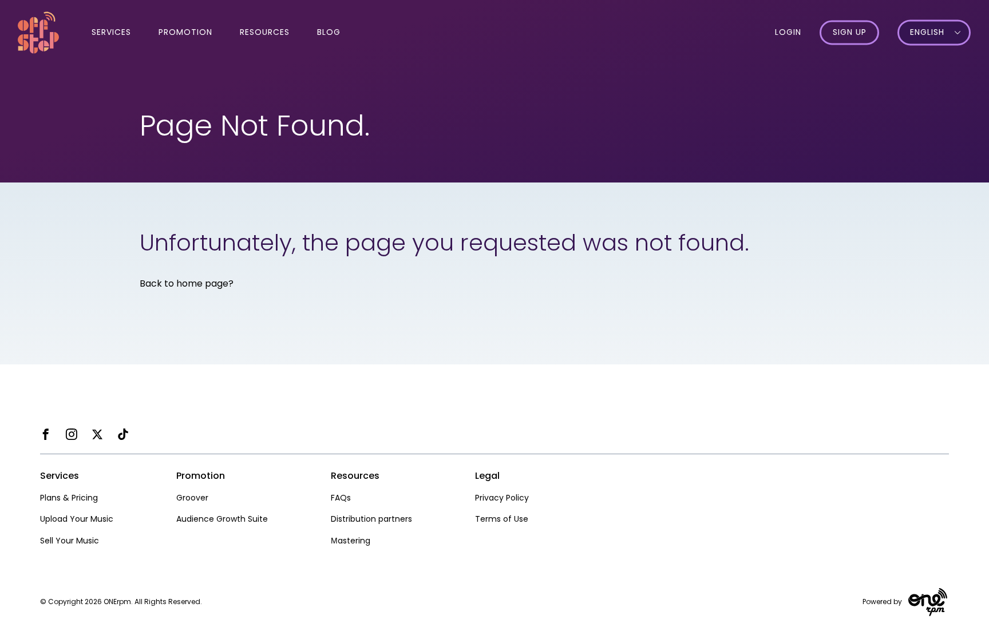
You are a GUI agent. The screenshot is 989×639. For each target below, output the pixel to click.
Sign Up (850, 32)
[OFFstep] (38, 31)
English (927, 32)
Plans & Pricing (69, 497)
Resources (265, 32)
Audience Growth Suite (222, 519)
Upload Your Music (76, 519)
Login (788, 32)
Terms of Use (501, 519)
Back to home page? (187, 283)
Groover (192, 497)
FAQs (341, 497)
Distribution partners (371, 519)
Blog (329, 32)
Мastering (350, 540)
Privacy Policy (502, 497)
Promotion (185, 32)
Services (111, 32)
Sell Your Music (69, 540)
